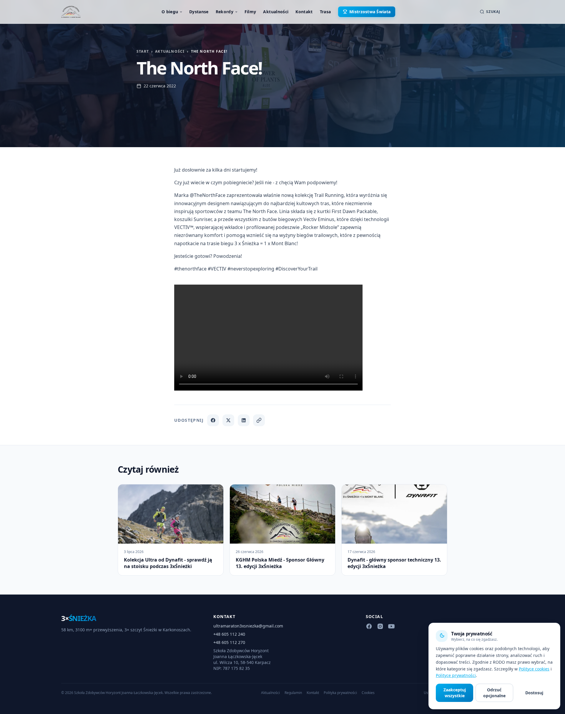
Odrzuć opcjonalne (494, 692)
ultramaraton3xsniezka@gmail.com (248, 626)
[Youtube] (391, 626)
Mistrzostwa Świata (369, 11)
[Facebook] (369, 626)
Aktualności (275, 11)
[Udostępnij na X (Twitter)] (228, 420)
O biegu (170, 11)
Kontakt (304, 11)
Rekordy (224, 11)
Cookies (368, 692)
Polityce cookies (534, 669)
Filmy (250, 11)
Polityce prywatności (456, 675)
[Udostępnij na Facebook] (213, 420)
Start (143, 51)
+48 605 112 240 (229, 634)
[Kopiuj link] (259, 420)
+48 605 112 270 (229, 642)
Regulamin (293, 692)
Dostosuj (534, 692)
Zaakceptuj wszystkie (454, 692)
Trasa (325, 11)
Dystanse (199, 11)
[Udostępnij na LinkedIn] (244, 420)
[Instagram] (380, 626)
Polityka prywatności (340, 692)
